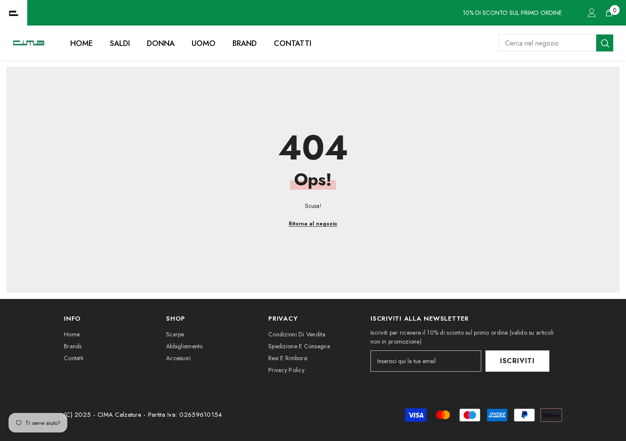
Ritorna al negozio (313, 224)
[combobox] (547, 42)
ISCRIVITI (517, 361)
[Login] (592, 13)
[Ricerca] (555, 42)
